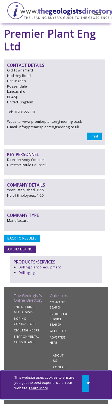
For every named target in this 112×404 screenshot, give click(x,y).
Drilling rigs (27, 272)
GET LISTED (58, 331)
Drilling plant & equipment (39, 267)
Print (94, 136)
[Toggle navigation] (97, 11)
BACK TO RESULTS (22, 238)
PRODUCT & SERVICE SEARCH (59, 319)
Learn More (38, 387)
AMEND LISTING (20, 249)
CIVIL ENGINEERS (26, 330)
